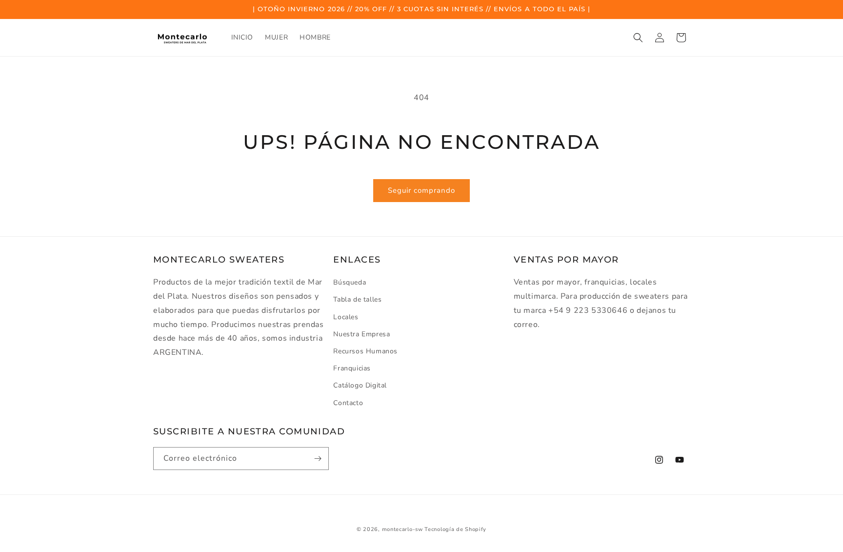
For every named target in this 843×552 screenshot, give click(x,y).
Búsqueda (349, 282)
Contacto (348, 403)
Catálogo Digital (360, 385)
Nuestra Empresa (361, 334)
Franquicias (352, 368)
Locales (345, 317)
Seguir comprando (421, 190)
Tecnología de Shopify (455, 529)
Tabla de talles (357, 300)
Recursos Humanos (365, 351)
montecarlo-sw (402, 529)
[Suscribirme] (317, 458)
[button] (638, 37)
